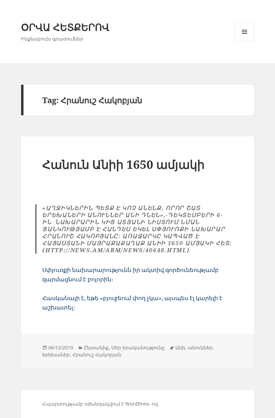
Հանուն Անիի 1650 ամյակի (123, 164)
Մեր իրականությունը (138, 347)
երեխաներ (56, 354)
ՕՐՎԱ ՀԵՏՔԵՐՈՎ (65, 26)
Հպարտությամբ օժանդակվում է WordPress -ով (100, 404)
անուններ (200, 347)
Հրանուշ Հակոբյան (96, 354)
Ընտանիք (96, 347)
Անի (180, 347)
